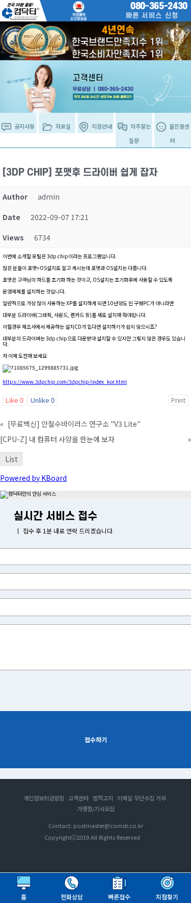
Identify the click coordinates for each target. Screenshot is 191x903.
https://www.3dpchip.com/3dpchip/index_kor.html (65, 381)
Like (14, 400)
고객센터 (78, 798)
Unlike (42, 400)
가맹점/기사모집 (96, 808)
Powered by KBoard (33, 478)
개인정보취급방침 (43, 798)
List (11, 459)
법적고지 (103, 798)
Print (178, 400)
